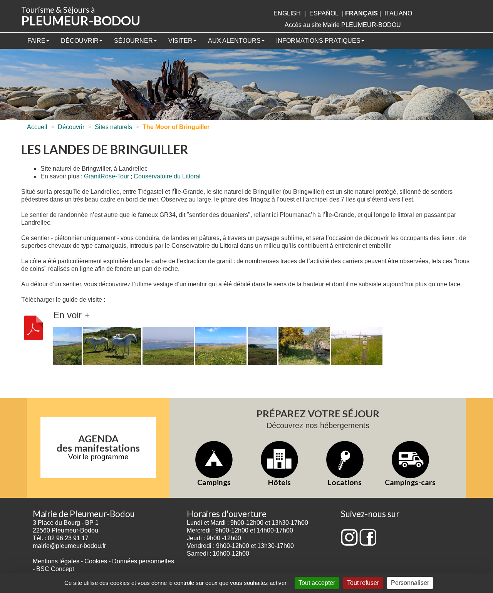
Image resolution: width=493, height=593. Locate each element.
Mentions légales (56, 561)
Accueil (37, 127)
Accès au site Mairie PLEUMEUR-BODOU (343, 25)
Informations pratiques (318, 40)
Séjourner (133, 40)
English (287, 13)
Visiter (180, 40)
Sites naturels (113, 127)
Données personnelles (143, 561)
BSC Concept (55, 569)
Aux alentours (234, 40)
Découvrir (80, 40)
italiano (398, 13)
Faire (36, 40)
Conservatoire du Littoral (167, 176)
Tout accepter (316, 583)
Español (324, 13)
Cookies (95, 561)
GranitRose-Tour (106, 176)
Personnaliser (410, 583)
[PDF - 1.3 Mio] (33, 327)
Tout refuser (363, 583)
